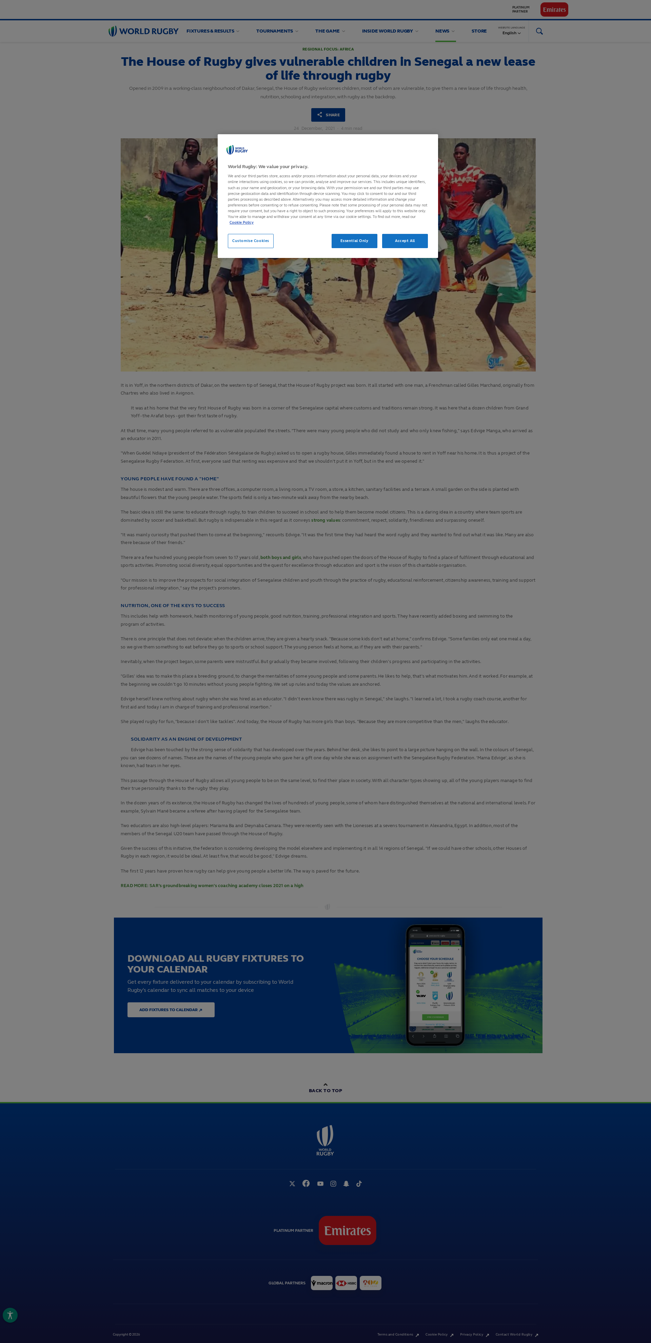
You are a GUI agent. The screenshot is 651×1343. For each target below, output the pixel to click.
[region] (328, 196)
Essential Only (354, 240)
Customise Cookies (250, 240)
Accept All (405, 240)
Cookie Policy (242, 222)
